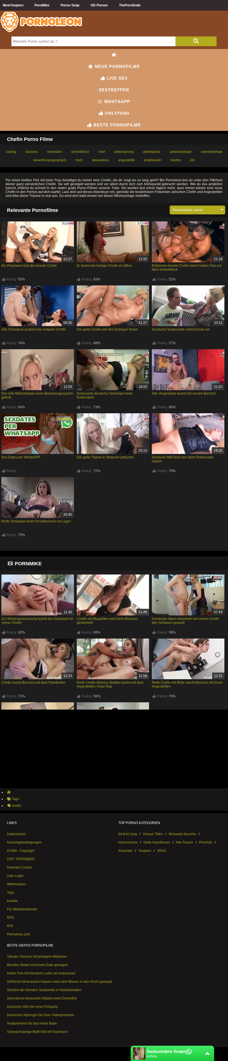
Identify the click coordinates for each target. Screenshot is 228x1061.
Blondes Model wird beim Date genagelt (37, 965)
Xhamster (125, 851)
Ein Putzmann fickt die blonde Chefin (29, 266)
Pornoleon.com (18, 934)
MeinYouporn (13, 5)
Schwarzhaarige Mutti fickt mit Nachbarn (37, 1032)
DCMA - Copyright (20, 851)
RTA (10, 926)
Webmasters (16, 884)
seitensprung (124, 152)
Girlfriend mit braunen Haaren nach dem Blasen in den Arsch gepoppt (59, 982)
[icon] (114, 55)
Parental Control (19, 867)
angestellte (126, 160)
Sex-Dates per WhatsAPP (20, 457)
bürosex (32, 152)
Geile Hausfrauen (156, 842)
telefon (176, 160)
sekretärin (54, 152)
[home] (117, 792)
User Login (15, 876)
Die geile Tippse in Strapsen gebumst (105, 457)
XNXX (161, 851)
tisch (79, 160)
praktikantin (153, 160)
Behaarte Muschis (182, 834)
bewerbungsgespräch (49, 160)
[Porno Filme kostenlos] (41, 32)
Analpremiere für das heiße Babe (32, 1023)
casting (11, 152)
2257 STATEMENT (21, 859)
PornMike (41, 5)
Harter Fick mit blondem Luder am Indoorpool (41, 973)
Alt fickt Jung (127, 834)
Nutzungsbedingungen (24, 842)
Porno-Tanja (70, 5)
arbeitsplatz (151, 152)
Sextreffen (114, 89)
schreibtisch (80, 152)
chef (101, 152)
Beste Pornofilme (116, 125)
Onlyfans (116, 113)
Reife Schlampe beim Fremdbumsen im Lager (36, 521)
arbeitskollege (211, 152)
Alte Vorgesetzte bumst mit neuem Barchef (183, 393)
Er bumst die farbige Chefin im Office (104, 266)
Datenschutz (16, 834)
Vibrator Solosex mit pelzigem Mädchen (37, 957)
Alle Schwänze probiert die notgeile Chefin (33, 329)
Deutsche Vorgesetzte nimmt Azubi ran (181, 329)
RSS (10, 918)
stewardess (100, 160)
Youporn (144, 851)
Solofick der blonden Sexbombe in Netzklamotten (44, 990)
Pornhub (205, 842)
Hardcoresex (128, 842)
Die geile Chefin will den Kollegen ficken (107, 329)
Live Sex (116, 78)
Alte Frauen (184, 842)
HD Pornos (99, 5)
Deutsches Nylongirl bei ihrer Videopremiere (40, 1015)
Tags (10, 892)
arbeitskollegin (181, 152)
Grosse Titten (153, 834)
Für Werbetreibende (22, 909)
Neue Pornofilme (116, 66)
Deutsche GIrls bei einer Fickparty (32, 1007)
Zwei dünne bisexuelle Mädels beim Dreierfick (42, 998)
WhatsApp (116, 101)
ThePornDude (130, 5)
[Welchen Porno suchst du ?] (196, 41)
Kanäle (12, 901)
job (192, 160)
